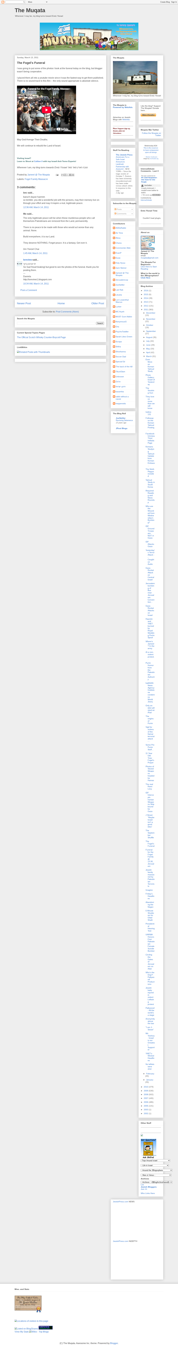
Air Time (119, 233)
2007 (146, 1098)
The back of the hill (124, 366)
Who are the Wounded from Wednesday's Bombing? (150, 514)
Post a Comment (28, 290)
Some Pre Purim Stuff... (150, 747)
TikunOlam (120, 371)
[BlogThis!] (65, 175)
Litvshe (119, 295)
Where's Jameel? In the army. (150, 644)
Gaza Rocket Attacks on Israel (150, 610)
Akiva (118, 238)
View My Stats (22, 1332)
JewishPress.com (120, 1201)
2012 (146, 306)
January (149, 1080)
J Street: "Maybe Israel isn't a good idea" (150, 821)
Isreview (27, 260)
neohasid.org (154, 158)
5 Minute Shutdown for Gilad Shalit (150, 915)
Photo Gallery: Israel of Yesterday (150, 379)
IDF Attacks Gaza (150, 544)
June (148, 345)
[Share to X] (67, 175)
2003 (146, 1109)
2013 (146, 302)
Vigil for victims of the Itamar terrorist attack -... (150, 734)
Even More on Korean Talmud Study (150, 365)
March (149, 356)
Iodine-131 (149, 413)
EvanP (118, 253)
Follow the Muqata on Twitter (151, 134)
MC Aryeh (120, 311)
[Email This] (62, 175)
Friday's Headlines (150, 896)
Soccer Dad (121, 356)
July (148, 341)
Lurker (118, 306)
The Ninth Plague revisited (150, 472)
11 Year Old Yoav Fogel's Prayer (150, 758)
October (149, 325)
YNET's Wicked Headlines (150, 1057)
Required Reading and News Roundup (150, 496)
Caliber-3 (38, 161)
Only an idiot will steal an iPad (150, 709)
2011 (146, 309)
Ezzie (118, 258)
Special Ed (120, 361)
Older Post (97, 303)
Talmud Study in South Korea (150, 483)
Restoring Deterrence (124, 420)
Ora (117, 326)
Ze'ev (118, 381)
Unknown (120, 376)
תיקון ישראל (121, 386)
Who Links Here (148, 1193)
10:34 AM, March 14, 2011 (36, 283)
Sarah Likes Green (124, 336)
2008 (146, 1094)
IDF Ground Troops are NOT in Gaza (150, 532)
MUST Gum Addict (124, 316)
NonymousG (121, 321)
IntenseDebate (146, 200)
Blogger (114, 1343)
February (150, 1074)
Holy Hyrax (120, 263)
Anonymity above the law (150, 1021)
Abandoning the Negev (150, 904)
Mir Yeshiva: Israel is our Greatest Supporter (150, 1041)
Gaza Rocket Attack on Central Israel (150, 574)
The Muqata (30, 10)
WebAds (126, 119)
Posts (119, 209)
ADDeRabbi (121, 228)
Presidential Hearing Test (150, 927)
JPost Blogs (121, 428)
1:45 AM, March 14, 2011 (35, 253)
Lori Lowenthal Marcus (122, 301)
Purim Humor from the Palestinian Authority (150, 671)
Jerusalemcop (122, 280)
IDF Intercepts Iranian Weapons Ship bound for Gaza (150, 802)
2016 (146, 290)
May (148, 349)
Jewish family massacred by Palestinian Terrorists (150, 878)
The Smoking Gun (150, 390)
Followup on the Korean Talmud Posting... (150, 424)
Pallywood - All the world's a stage (150, 1011)
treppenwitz (121, 403)
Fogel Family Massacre (36, 179)
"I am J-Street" (150, 1028)
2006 (146, 1102)
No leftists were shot (150, 1066)
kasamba (120, 391)
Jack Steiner (121, 268)
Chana (119, 243)
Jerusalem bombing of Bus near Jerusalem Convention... (150, 592)
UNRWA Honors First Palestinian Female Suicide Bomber (150, 942)
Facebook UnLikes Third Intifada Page (150, 438)
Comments (121, 214)
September (151, 331)
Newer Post (24, 303)
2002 (146, 1113)
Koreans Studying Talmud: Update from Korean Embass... (150, 456)
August (149, 337)
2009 (146, 1091)
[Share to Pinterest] (73, 175)
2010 (146, 1087)
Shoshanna (121, 351)
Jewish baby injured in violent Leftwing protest (150, 996)
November (150, 319)
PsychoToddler (122, 331)
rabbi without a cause (122, 397)
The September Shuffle (150, 833)
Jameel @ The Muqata (122, 274)
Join (143, 1189)
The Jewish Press (124, 155)
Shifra (118, 346)
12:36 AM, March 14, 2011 (36, 207)
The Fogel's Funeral (150, 843)
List (142, 1185)
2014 (146, 298)
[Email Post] (57, 175)
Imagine (149, 890)
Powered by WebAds (123, 107)
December (150, 313)
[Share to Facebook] (70, 175)
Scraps (119, 341)
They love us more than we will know (150, 402)
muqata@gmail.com (149, 258)
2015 (146, 294)
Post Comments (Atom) (67, 311)
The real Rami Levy (149, 786)
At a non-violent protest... (150, 655)
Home (61, 303)
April (148, 352)
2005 (146, 1106)
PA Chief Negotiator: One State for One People (149, 180)
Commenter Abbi (123, 248)
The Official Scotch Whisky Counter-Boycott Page (41, 337)
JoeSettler (120, 285)
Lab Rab (119, 290)
